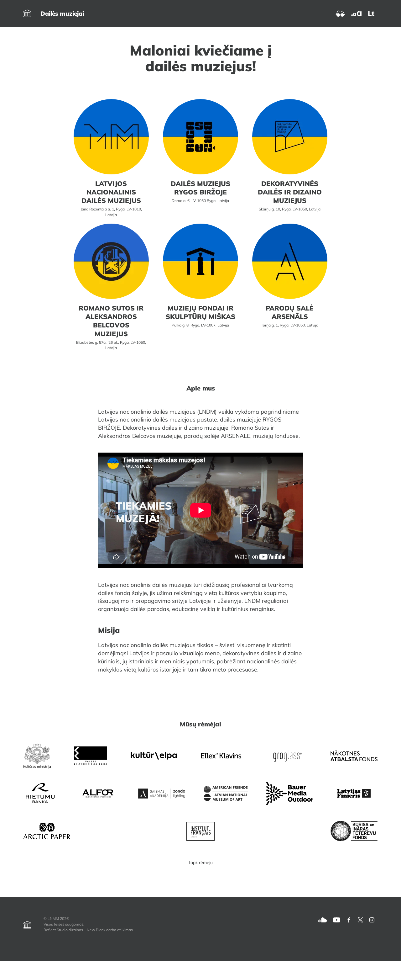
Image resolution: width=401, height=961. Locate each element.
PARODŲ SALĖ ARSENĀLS (290, 312)
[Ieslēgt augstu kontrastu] (340, 13)
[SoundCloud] (322, 919)
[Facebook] (349, 919)
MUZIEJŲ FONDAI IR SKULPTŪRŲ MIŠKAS (200, 312)
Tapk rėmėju (200, 862)
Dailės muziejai (62, 13)
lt (371, 13)
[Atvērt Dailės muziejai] (27, 13)
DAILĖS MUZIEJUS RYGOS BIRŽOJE (200, 187)
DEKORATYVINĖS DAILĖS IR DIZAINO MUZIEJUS (290, 191)
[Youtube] (336, 919)
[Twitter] (360, 919)
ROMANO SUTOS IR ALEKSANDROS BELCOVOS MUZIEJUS (111, 320)
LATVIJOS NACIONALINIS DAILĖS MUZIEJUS (111, 191)
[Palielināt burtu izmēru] (356, 13)
